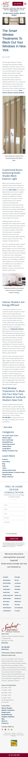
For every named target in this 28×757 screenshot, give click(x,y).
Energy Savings (7, 474)
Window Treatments (8, 710)
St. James (17, 610)
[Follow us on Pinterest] (5, 730)
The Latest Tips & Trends (10, 435)
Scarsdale (17, 586)
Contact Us (5, 723)
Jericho (17, 592)
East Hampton (19, 607)
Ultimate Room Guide (9, 470)
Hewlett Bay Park (8, 595)
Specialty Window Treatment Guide (13, 472)
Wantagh (17, 577)
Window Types (6, 438)
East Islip (17, 604)
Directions (5, 643)
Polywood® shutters (17, 329)
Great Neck (6, 601)
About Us (4, 721)
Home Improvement (8, 444)
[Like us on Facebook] (2, 730)
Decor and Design (7, 440)
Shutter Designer (7, 708)
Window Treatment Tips (10, 451)
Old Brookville (7, 598)
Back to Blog (8, 427)
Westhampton (7, 607)
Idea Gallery (6, 461)
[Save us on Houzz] (11, 730)
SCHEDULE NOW (14, 538)
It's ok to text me (12, 533)
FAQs (3, 466)
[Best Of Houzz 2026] (14, 743)
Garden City (18, 595)
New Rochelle (7, 583)
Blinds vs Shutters (7, 477)
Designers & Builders (8, 717)
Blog (3, 464)
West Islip (6, 604)
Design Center (6, 712)
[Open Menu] (25, 4)
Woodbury (17, 589)
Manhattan (18, 601)
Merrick (17, 580)
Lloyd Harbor (6, 589)
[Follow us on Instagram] (8, 730)
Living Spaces (6, 448)
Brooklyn (5, 577)
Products (5, 459)
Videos (4, 468)
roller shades (13, 190)
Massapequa (6, 580)
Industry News (6, 446)
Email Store (5, 649)
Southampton (7, 610)
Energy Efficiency (7, 442)
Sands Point (6, 592)
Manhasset (18, 598)
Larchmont (18, 583)
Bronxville (6, 586)
